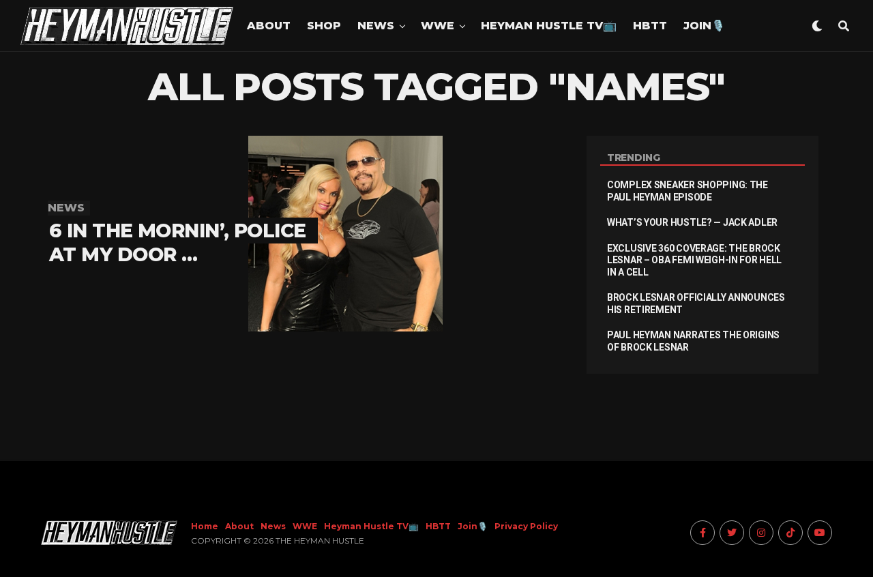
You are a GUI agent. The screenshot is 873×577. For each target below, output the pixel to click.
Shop (324, 25)
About (269, 25)
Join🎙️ (704, 25)
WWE (437, 25)
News (375, 25)
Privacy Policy (526, 526)
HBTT (650, 25)
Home (204, 526)
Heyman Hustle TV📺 (549, 25)
